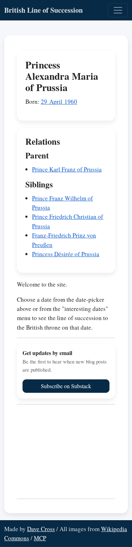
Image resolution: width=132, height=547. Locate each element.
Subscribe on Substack (66, 386)
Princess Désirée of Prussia (65, 254)
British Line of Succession (43, 10)
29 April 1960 (59, 101)
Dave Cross (41, 529)
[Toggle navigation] (118, 10)
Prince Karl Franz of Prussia (67, 169)
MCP (40, 538)
